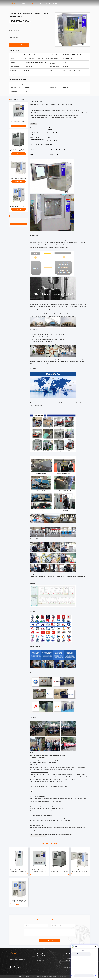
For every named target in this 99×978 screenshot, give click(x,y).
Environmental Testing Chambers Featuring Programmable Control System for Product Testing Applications (18, 206)
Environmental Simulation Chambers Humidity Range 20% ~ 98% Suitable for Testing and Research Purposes (18, 179)
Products (30, 3)
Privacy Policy (22, 976)
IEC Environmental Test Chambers (64, 834)
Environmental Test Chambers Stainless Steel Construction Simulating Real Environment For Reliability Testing (18, 870)
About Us (38, 3)
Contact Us (47, 3)
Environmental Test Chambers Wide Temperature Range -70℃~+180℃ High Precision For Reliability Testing (18, 151)
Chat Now (18, 45)
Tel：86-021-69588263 (16, 957)
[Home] (14, 3)
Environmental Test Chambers (25, 8)
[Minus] (95, 946)
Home (23, 3)
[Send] (96, 975)
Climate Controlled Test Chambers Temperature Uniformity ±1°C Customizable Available (17, 123)
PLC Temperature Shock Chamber (38, 835)
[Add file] (72, 975)
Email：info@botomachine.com (18, 959)
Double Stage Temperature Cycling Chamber (45, 834)
